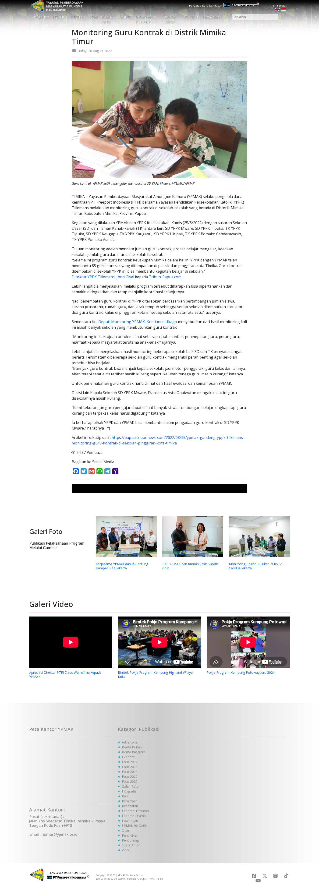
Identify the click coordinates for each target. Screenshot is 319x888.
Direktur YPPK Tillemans (93, 276)
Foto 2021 (130, 781)
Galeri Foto (107, 19)
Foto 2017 (130, 762)
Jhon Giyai (125, 276)
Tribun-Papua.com (165, 276)
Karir (125, 796)
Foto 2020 (130, 776)
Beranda (42, 17)
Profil (59, 17)
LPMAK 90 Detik (134, 825)
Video (127, 17)
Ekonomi (128, 757)
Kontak (192, 17)
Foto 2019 (130, 771)
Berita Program (133, 752)
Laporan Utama (134, 816)
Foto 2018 (130, 767)
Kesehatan (130, 806)
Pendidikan (130, 835)
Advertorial (130, 742)
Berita (77, 17)
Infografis (129, 791)
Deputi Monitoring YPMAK (121, 321)
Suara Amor (170, 19)
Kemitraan (130, 801)
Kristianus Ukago (162, 321)
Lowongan (212, 17)
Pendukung (130, 840)
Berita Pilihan (132, 747)
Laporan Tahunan (144, 19)
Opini (93, 17)
